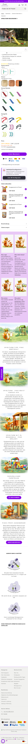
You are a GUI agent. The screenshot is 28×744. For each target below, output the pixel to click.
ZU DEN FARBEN (14, 497)
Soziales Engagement (19, 679)
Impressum (4, 699)
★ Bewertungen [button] (1, 373)
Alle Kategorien (5, 672)
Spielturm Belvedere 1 (17, 13)
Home (2, 13)
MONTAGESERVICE (14, 542)
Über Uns (16, 672)
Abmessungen (5, 227)
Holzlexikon (18, 274)
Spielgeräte (4, 677)
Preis (2, 141)
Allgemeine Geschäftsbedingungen (9, 695)
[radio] (4, 71)
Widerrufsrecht (4, 697)
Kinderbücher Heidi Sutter (7, 681)
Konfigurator (17, 675)
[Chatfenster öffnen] (3, 741)
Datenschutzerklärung (6, 692)
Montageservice (18, 685)
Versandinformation (10, 146)
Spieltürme (8, 13)
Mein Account (17, 687)
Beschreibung (5, 223)
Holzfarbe (3, 683)
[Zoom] (25, 49)
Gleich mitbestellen (6, 183)
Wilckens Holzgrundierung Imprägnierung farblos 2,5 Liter (16, 196)
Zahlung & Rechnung (6, 703)
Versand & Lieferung (6, 701)
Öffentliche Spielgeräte (6, 679)
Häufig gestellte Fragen (19, 677)
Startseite (3, 16)
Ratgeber (16, 683)
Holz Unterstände (5, 675)
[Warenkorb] (22, 5)
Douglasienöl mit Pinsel (15, 187)
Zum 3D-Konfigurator (14, 177)
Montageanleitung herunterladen (11, 164)
